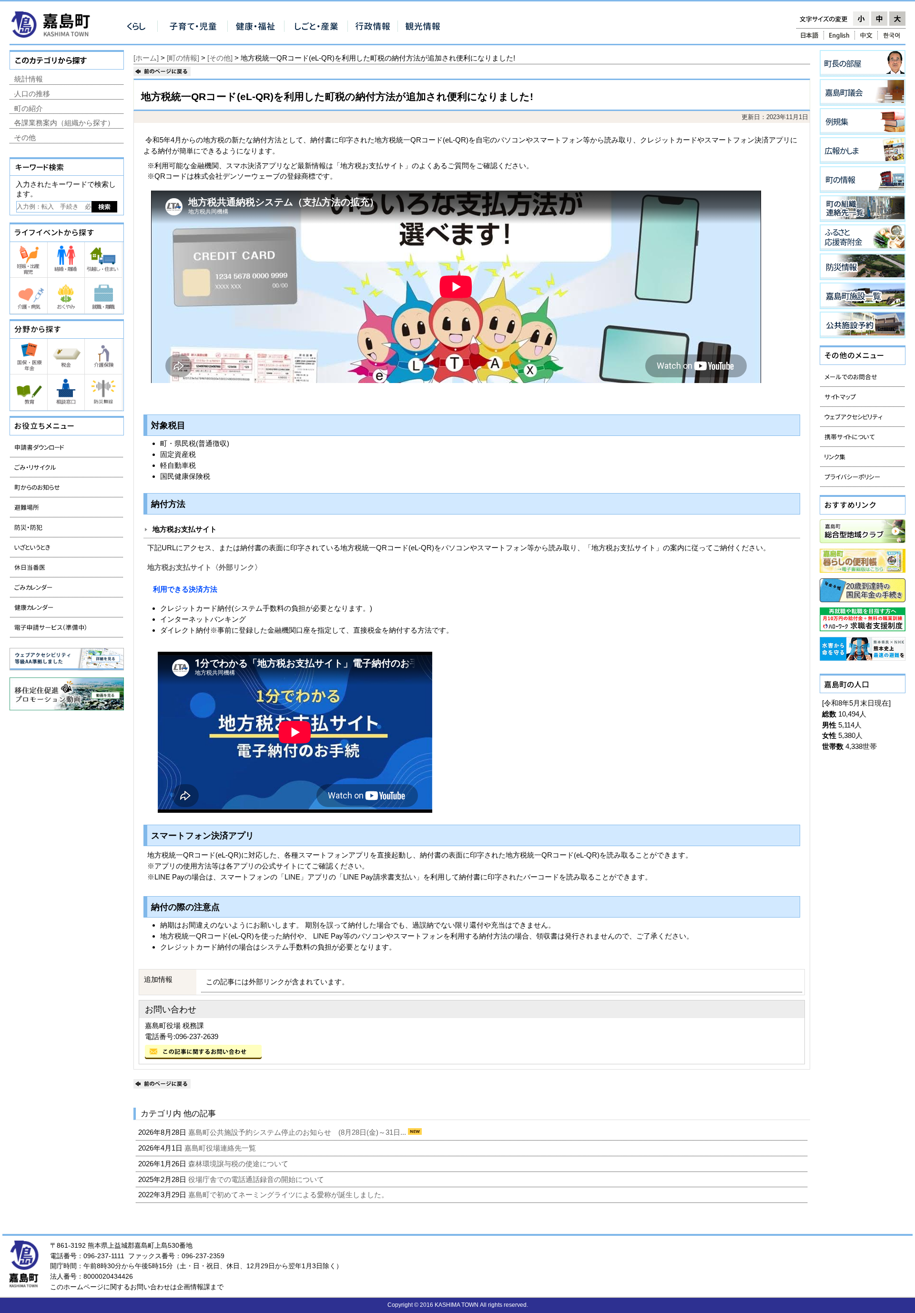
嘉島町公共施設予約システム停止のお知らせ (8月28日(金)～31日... (298, 1132)
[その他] (220, 58)
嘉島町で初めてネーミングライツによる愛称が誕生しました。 (289, 1195)
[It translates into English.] (839, 35)
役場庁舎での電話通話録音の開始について (257, 1179)
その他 (25, 137)
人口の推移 (32, 94)
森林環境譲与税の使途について (239, 1164)
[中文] (866, 35)
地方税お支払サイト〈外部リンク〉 (204, 567)
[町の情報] (183, 58)
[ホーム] (146, 58)
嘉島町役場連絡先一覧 (221, 1148)
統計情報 (28, 79)
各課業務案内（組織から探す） (64, 123)
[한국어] (892, 35)
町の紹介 (28, 108)
